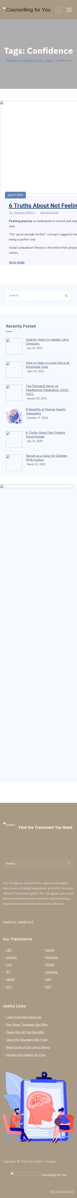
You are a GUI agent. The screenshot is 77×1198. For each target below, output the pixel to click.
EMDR (49, 965)
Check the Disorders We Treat (27, 1040)
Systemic (51, 972)
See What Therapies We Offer (27, 1025)
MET (48, 987)
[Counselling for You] (27, 9)
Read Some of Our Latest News (28, 1047)
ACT (9, 987)
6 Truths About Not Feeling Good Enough (45, 435)
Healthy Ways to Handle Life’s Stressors (47, 342)
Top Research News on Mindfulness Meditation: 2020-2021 (47, 390)
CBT (9, 950)
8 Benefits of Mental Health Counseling (46, 411)
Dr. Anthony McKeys (22, 213)
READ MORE (17, 263)
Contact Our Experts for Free (25, 1055)
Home (24, 60)
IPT (8, 972)
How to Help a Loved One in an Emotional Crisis (47, 365)
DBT (48, 979)
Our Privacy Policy (62, 1191)
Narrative (51, 957)
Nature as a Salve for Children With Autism (46, 458)
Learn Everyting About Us (23, 1017)
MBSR (10, 979)
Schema (11, 957)
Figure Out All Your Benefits (25, 1032)
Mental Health (49, 213)
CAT (9, 965)
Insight (49, 950)
